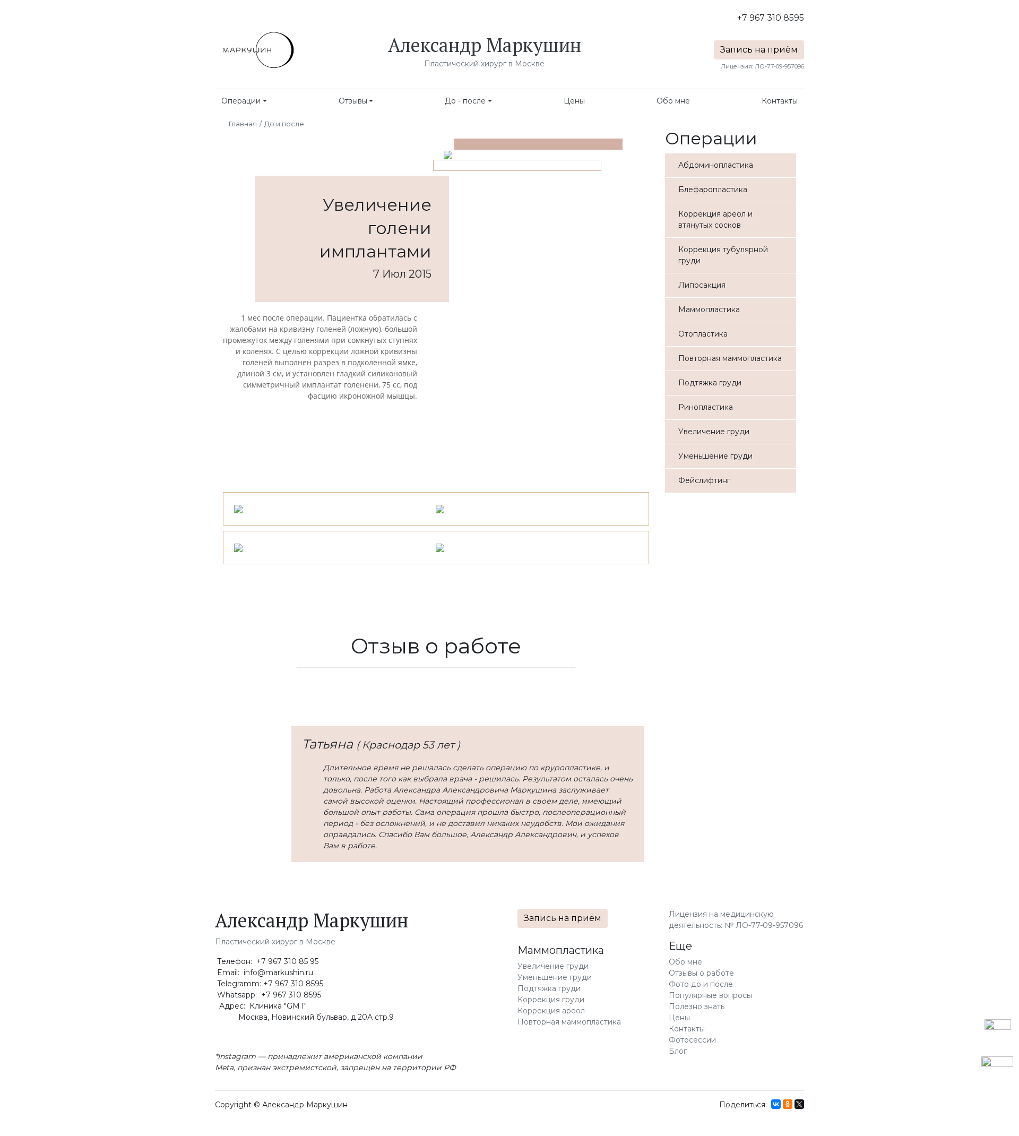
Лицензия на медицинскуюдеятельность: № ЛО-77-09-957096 (736, 919)
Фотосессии (692, 1040)
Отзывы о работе (701, 973)
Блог (678, 1051)
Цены (574, 101)
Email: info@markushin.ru (264, 972)
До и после (284, 123)
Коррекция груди (550, 999)
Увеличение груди (553, 966)
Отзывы (353, 101)
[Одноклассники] (787, 1104)
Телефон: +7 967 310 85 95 (266, 961)
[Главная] (257, 50)
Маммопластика (560, 950)
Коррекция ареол (551, 1010)
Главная (243, 123)
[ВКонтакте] (776, 1104)
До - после (465, 101)
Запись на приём (759, 50)
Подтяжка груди (549, 988)
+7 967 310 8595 (770, 18)
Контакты (780, 101)
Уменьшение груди (554, 977)
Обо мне (673, 101)
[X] (799, 1104)
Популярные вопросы (710, 995)
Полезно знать (696, 1006)
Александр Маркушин (484, 44)
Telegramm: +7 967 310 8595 (269, 983)
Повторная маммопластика (569, 1022)
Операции (241, 101)
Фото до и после (701, 984)
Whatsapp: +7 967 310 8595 (268, 995)
